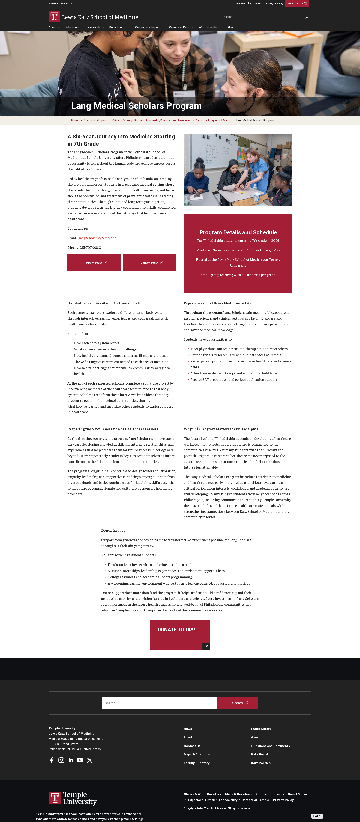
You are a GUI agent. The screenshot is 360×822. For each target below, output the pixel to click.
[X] (89, 760)
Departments (117, 27)
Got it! (317, 816)
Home (74, 120)
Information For (209, 27)
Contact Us (192, 746)
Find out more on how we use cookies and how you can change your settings (89, 819)
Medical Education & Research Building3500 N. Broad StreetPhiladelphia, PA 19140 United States (76, 744)
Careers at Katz (179, 27)
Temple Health (243, 3)
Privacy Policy (283, 800)
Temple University (61, 3)
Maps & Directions (197, 754)
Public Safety (261, 729)
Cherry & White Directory (202, 794)
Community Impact (147, 27)
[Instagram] (61, 760)
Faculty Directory (274, 3)
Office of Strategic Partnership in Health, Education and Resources (151, 120)
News (258, 3)
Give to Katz (295, 3)
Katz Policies (261, 763)
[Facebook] (52, 760)
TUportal (194, 800)
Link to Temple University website (73, 798)
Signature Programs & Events (213, 120)
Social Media (297, 794)
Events (189, 737)
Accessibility (228, 800)
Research (94, 27)
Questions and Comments (270, 746)
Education (72, 27)
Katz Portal (259, 754)
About (52, 27)
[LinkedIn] (71, 760)
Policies (278, 794)
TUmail (210, 800)
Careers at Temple (255, 800)
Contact (262, 794)
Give (231, 27)
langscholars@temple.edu (99, 237)
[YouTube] (80, 760)
